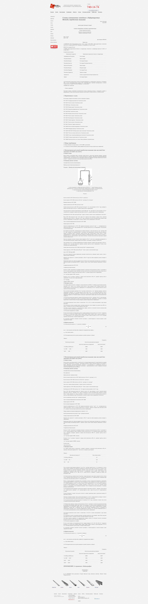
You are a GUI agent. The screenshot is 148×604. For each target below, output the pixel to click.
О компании (68, 12)
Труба (70, 587)
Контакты (100, 12)
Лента (52, 33)
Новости (75, 12)
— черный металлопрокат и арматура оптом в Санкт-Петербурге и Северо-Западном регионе (72, 6)
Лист (52, 22)
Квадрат (52, 29)
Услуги (56, 12)
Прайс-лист (94, 12)
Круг (51, 31)
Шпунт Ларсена (54, 42)
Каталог (52, 12)
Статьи (79, 12)
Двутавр (52, 37)
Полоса (52, 35)
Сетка (52, 27)
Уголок (52, 20)
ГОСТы (83, 593)
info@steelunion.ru (71, 599)
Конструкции (62, 12)
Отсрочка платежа (86, 12)
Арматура (53, 16)
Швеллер (52, 18)
